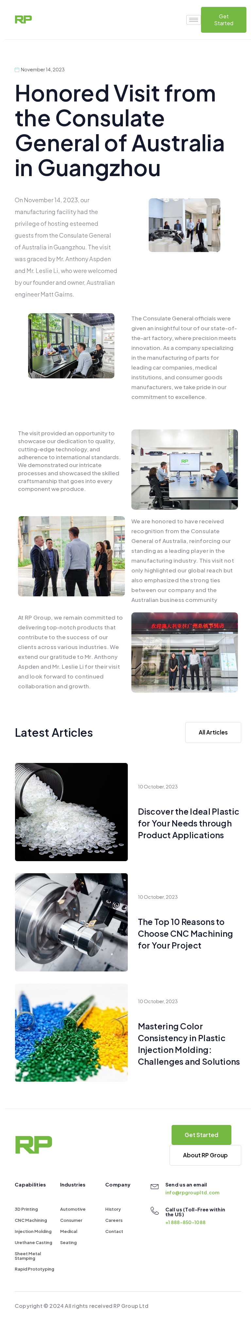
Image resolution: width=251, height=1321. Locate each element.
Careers (114, 1220)
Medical (68, 1231)
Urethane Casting (33, 1242)
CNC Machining (31, 1220)
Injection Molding (33, 1231)
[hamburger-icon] (193, 20)
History (113, 1209)
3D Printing (26, 1209)
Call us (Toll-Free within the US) (195, 1211)
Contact (114, 1231)
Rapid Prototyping (34, 1269)
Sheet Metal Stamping (28, 1256)
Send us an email (186, 1184)
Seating (68, 1242)
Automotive (73, 1209)
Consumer (71, 1220)
